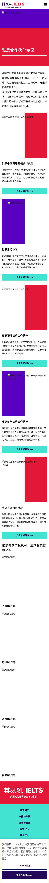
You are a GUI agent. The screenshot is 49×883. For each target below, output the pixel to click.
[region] (24, 861)
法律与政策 (24, 816)
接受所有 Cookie (24, 875)
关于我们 (24, 810)
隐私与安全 (24, 822)
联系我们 (24, 834)
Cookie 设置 (24, 866)
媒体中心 (24, 828)
